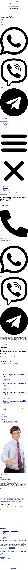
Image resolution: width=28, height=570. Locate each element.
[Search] (16, 19)
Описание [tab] (5, 344)
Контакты (5, 533)
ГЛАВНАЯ (5, 123)
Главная (2, 192)
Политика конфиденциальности (13, 501)
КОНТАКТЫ (6, 127)
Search (1, 19)
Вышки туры (12, 192)
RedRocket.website (14, 568)
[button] (14, 157)
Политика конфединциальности (5, 557)
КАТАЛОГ (5, 124)
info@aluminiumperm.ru (14, 6)
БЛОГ (4, 125)
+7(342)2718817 (3, 118)
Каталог (6, 192)
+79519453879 (3, 121)
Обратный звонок (14, 8)
